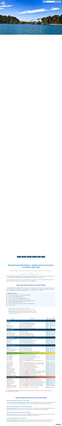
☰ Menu (44, 1)
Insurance (34, 256)
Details (51, 322)
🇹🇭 (60, 1)
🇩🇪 (58, 1)
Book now (53, 322)
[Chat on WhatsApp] (58, 424)
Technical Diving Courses (11, 377)
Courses (19, 256)
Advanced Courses (10, 337)
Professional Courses (11, 345)
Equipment (29, 256)
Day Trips (23, 256)
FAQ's (39, 256)
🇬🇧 (55, 1)
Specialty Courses (10, 353)
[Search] (53, 1)
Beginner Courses (10, 329)
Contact (43, 256)
